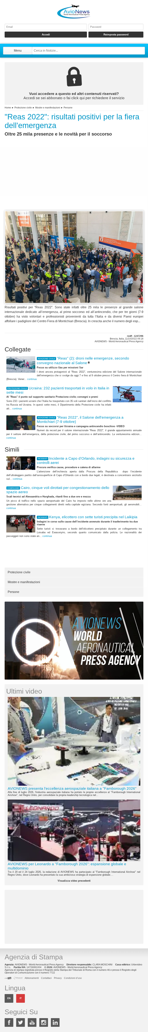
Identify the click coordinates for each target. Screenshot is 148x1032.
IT (21, 998)
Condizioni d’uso (73, 978)
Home (8, 107)
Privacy (58, 978)
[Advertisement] (74, 181)
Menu (18, 50)
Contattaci (46, 978)
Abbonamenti (32, 978)
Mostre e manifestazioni (47, 107)
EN (9, 998)
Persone (68, 107)
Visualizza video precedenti (74, 880)
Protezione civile (23, 107)
